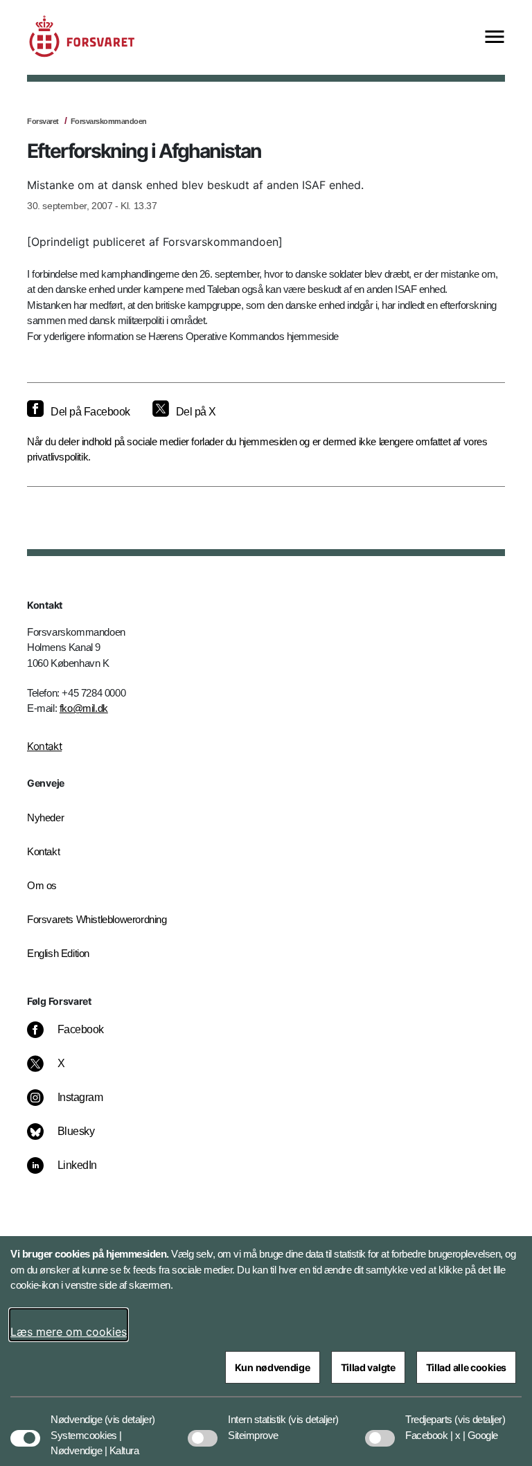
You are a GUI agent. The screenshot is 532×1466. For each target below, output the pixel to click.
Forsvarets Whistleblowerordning (97, 919)
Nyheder (45, 817)
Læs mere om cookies (68, 1332)
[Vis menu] (494, 37)
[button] (130, 1412)
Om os (42, 885)
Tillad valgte (368, 1367)
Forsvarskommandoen (109, 121)
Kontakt (44, 746)
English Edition (58, 953)
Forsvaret (43, 121)
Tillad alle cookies (466, 1367)
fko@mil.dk (84, 708)
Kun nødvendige (272, 1367)
